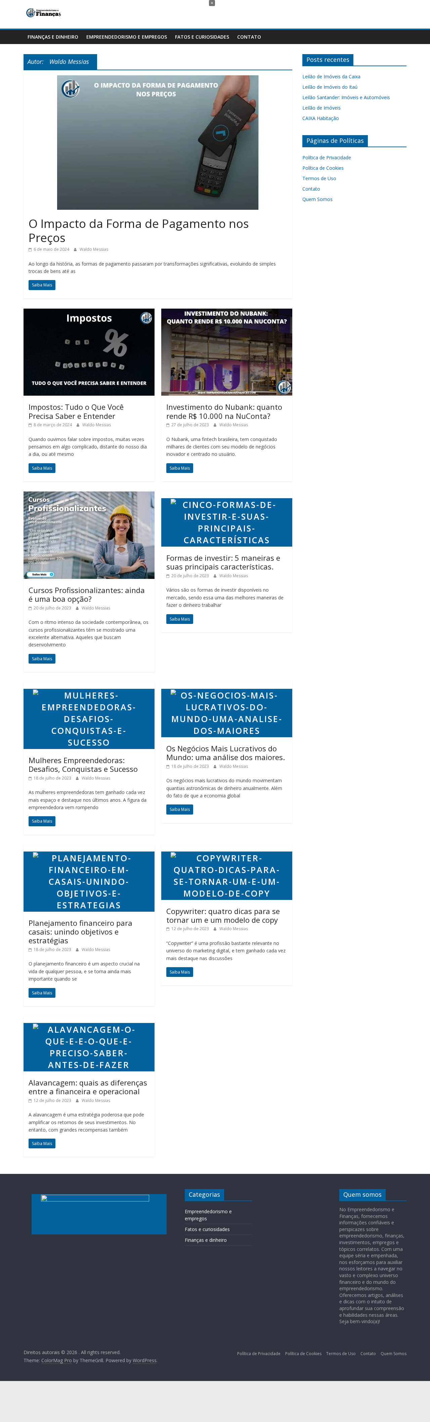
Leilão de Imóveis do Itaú (329, 87)
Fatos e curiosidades (202, 37)
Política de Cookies (323, 168)
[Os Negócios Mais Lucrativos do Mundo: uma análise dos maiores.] (226, 686)
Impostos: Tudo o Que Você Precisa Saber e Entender (76, 411)
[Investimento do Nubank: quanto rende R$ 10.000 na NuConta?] (226, 312)
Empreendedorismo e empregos (126, 37)
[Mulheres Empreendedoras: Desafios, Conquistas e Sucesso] (89, 686)
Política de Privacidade (326, 157)
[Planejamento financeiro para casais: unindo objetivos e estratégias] (89, 849)
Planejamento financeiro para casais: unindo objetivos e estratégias (80, 932)
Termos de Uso (319, 178)
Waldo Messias (94, 249)
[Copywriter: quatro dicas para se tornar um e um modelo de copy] (226, 849)
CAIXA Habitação (320, 118)
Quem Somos (317, 199)
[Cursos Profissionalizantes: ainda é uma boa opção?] (89, 495)
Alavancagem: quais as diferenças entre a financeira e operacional (88, 1086)
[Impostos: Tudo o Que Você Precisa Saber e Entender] (89, 312)
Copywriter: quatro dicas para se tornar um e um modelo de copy (223, 915)
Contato (249, 37)
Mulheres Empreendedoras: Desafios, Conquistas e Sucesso (83, 764)
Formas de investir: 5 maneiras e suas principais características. (223, 562)
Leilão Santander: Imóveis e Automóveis (346, 97)
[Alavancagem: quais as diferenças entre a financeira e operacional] (89, 1020)
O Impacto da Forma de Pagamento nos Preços (139, 230)
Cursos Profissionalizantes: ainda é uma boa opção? (87, 594)
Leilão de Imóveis (321, 108)
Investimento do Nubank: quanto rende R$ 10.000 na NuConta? (224, 411)
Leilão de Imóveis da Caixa (331, 76)
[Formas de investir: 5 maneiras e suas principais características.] (226, 495)
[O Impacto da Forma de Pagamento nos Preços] (158, 79)
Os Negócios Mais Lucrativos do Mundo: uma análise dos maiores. (225, 752)
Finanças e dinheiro (53, 37)
